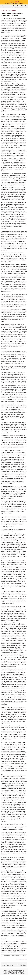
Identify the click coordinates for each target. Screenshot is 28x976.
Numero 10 (4, 10)
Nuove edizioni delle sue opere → (21, 964)
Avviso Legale (22, 973)
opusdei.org (8, 971)
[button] (2, 6)
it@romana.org (6, 973)
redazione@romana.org (11, 972)
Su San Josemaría (12, 10)
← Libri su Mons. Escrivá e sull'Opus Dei (7, 964)
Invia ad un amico (22, 958)
